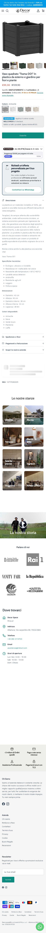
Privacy (5, 834)
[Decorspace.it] (23, 11)
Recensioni (6, 845)
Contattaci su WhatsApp (23, 190)
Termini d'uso (7, 830)
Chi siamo (6, 819)
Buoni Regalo (7, 842)
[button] (23, 523)
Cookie (5, 838)
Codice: (34, 5)
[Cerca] (8, 11)
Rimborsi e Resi (8, 823)
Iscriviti (8, 879)
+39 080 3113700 (15, 639)
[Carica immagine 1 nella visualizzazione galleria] (23, 37)
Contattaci (6, 826)
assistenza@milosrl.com (17, 648)
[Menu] (3, 11)
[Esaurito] (5, 109)
